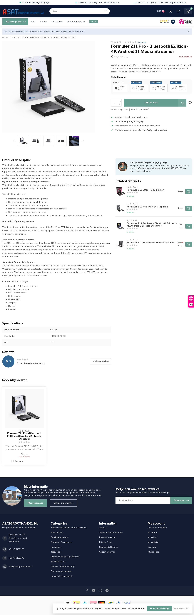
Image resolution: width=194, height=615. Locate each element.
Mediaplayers (57, 532)
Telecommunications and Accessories (69, 527)
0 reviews (142, 42)
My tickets (152, 537)
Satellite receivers (59, 537)
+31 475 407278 (174, 168)
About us (103, 527)
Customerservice (107, 551)
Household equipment (61, 576)
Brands (43, 21)
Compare (19, 461)
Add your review (100, 361)
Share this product (139, 109)
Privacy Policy (105, 542)
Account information (157, 527)
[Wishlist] (178, 11)
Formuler (116, 42)
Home (5, 37)
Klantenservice (35, 502)
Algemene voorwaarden (111, 532)
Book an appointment (61, 571)
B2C (33, 21)
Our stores (57, 21)
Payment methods (108, 537)
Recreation (56, 547)
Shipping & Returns (108, 547)
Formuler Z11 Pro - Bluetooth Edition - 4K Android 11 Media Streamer (44, 37)
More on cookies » (181, 608)
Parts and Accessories (61, 542)
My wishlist (153, 542)
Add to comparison (119, 109)
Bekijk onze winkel (63, 502)
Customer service (76, 21)
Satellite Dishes (58, 561)
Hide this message (159, 608)
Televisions (56, 551)
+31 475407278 (16, 549)
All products (154, 551)
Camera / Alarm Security (62, 566)
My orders (152, 532)
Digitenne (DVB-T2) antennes (65, 556)
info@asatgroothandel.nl (150, 168)
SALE (93, 21)
